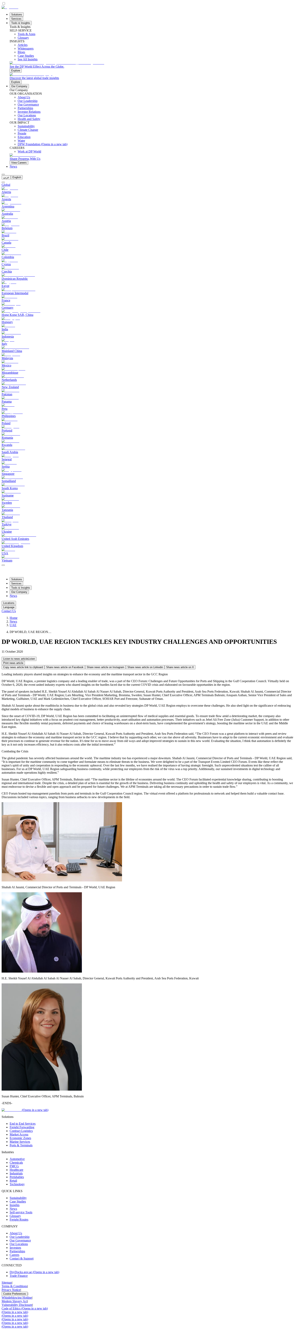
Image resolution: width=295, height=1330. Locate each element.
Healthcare (16, 1169)
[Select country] (3, 182)
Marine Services (20, 1141)
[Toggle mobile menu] (3, 564)
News (13, 166)
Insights (14, 1205)
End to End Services (23, 1123)
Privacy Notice (11, 1289)
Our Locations (19, 1244)
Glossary (15, 1216)
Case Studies (18, 1201)
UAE (13, 625)
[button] (19, 659)
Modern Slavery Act (14, 1301)
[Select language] (3, 174)
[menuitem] (6, 177)
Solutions (16, 14)
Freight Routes (19, 1219)
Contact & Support (22, 1258)
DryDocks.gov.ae (34, 1272)
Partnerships (17, 1251)
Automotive (17, 1159)
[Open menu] (3, 565)
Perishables (17, 1177)
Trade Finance (19, 1275)
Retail (13, 1180)
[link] (151, 67)
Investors (15, 1247)
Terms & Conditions (14, 1286)
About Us (16, 1233)
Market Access (19, 1134)
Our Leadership (20, 1236)
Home (13, 618)
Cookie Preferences (14, 1293)
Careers (14, 1255)
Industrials (16, 1173)
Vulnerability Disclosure (17, 1305)
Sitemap (7, 1282)
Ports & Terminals (21, 1145)
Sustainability (18, 1198)
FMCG (14, 1166)
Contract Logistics (21, 1131)
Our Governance (20, 1240)
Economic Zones (20, 1138)
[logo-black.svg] (10, 7)
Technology (17, 1184)
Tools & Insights (20, 22)
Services (16, 18)
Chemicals (16, 1162)
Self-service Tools (21, 1212)
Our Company (19, 86)
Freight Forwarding (22, 1127)
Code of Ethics (25, 1308)
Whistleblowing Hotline (17, 1297)
